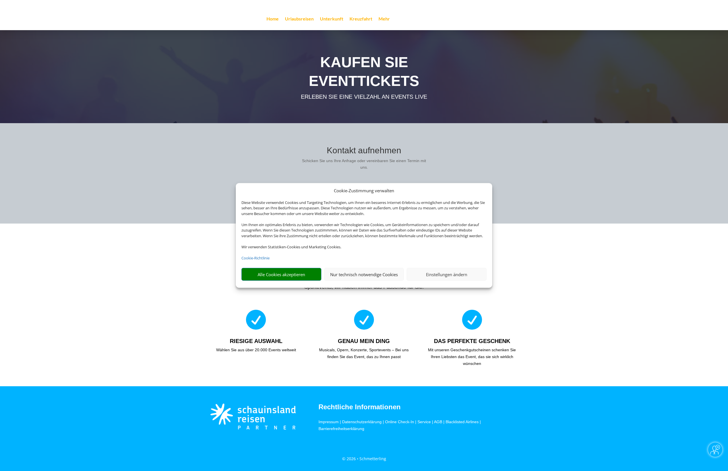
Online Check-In (399, 422)
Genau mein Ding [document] (364, 341)
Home (272, 19)
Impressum (328, 422)
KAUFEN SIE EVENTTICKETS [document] (364, 71)
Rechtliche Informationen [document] (359, 407)
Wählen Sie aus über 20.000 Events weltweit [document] (256, 350)
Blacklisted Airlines (462, 422)
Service (424, 422)
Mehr (384, 19)
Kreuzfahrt (360, 19)
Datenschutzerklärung (362, 422)
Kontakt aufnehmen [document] (364, 150)
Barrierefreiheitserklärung (341, 428)
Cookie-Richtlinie (255, 258)
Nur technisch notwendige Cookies (364, 274)
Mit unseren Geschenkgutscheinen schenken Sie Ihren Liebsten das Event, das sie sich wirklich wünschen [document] (472, 357)
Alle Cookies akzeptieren (281, 274)
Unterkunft (331, 19)
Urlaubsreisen (299, 19)
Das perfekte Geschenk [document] (472, 341)
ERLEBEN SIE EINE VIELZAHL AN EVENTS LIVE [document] (364, 97)
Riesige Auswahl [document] (256, 341)
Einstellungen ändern (446, 274)
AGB (438, 422)
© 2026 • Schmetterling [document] (364, 458)
